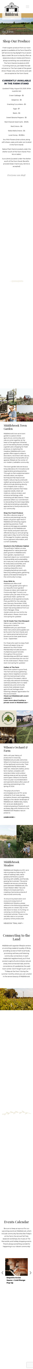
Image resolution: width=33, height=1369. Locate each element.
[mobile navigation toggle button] (27, 7)
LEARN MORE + (9, 817)
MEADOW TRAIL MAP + (13, 923)
